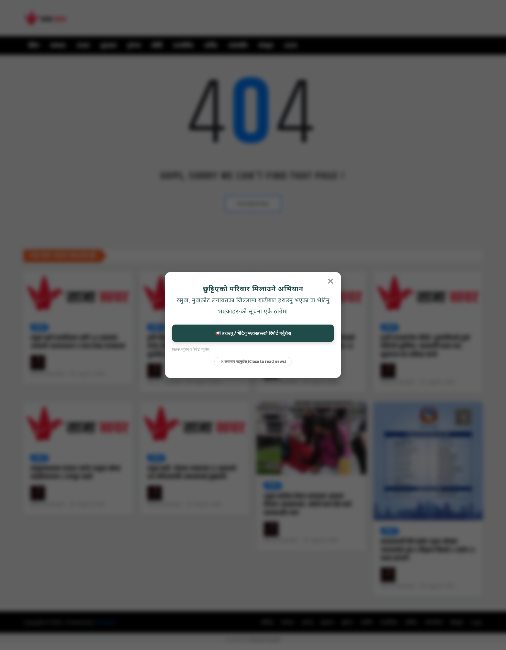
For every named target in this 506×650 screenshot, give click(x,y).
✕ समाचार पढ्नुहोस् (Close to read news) (253, 361)
